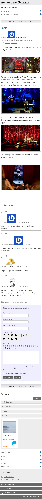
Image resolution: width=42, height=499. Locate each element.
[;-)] (5, 346)
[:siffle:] (27, 346)
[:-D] (13, 346)
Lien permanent (8, 40)
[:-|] (9, 346)
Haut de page (6, 452)
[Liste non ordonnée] (4, 339)
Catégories (8, 402)
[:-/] (7, 346)
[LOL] (11, 346)
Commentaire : (8, 332)
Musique (7, 43)
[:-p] (33, 346)
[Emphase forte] (4, 335)
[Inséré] (12, 335)
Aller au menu (6, 11)
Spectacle (14, 43)
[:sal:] (13, 348)
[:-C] (17, 346)
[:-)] (3, 346)
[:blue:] (5, 348)
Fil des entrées (9, 477)
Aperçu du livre (7, 446)
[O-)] (25, 346)
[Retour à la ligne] (31, 335)
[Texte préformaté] (12, 339)
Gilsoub (5, 286)
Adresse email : (8, 319)
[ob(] (9, 348)
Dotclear (36, 497)
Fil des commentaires (11, 479)
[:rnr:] (11, 348)
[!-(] (31, 346)
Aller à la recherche (9, 15)
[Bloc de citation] (15, 339)
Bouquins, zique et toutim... (25, 40)
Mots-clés (7, 406)
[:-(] (15, 346)
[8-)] (19, 346)
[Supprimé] (15, 335)
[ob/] (3, 348)
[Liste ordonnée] (8, 339)
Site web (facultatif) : (9, 326)
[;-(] (23, 346)
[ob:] (37, 346)
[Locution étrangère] (27, 335)
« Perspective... (10, 21)
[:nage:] (7, 348)
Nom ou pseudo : (8, 313)
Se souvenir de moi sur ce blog (16, 373)
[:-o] (21, 346)
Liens (6, 416)
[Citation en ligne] (19, 335)
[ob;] (35, 346)
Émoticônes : (7, 343)
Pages (6, 411)
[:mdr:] (29, 346)
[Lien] (20, 339)
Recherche (5, 394)
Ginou (5, 222)
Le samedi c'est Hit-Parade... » (26, 21)
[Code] (23, 335)
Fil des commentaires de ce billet (15, 302)
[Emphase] (8, 335)
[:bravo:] (15, 348)
